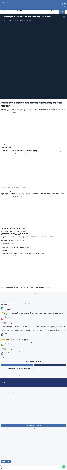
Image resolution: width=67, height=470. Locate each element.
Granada (38, 10)
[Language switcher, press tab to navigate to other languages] (64, 3)
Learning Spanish (20, 20)
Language (14, 20)
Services (53, 10)
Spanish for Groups (27, 20)
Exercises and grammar (29, 10)
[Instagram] (61, 380)
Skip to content (3, 463)
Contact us (19, 382)
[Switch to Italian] (64, 6)
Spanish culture (46, 10)
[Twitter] (58, 380)
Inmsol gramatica (9, 20)
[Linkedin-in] (61, 383)
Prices (15, 13)
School (10, 10)
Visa (10, 13)
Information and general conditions (46, 382)
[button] (64, 467)
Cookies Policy (34, 382)
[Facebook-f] (64, 380)
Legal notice (26, 382)
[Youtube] (64, 383)
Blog (4, 20)
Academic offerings (18, 10)
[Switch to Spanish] (64, 4)
